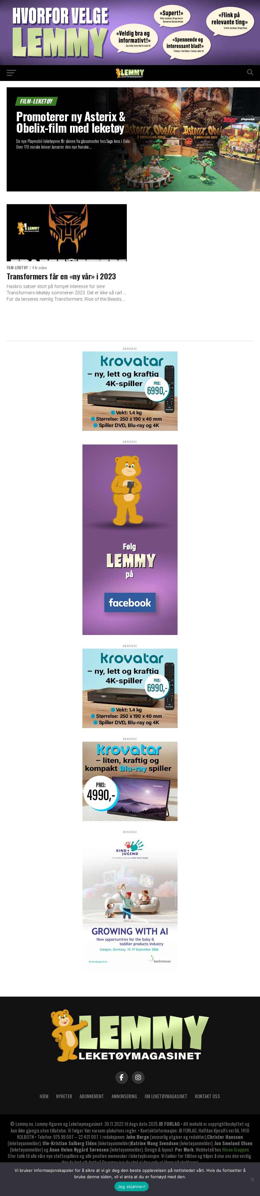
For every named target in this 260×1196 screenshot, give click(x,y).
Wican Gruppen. (236, 1149)
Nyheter (64, 1096)
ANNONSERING (124, 1096)
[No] (252, 1179)
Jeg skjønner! (132, 1186)
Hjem (44, 1096)
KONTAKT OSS (207, 1096)
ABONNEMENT (92, 1096)
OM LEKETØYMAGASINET (166, 1096)
